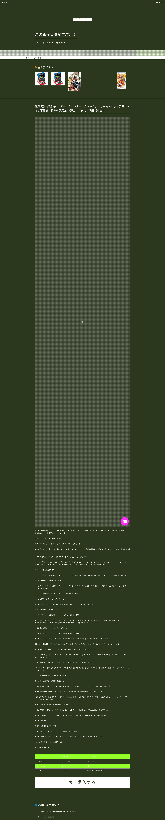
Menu (158, 2)
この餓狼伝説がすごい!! (55, 34)
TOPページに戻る (34, 58)
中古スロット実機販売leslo (96, 771)
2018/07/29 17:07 (53, 817)
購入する (84, 782)
